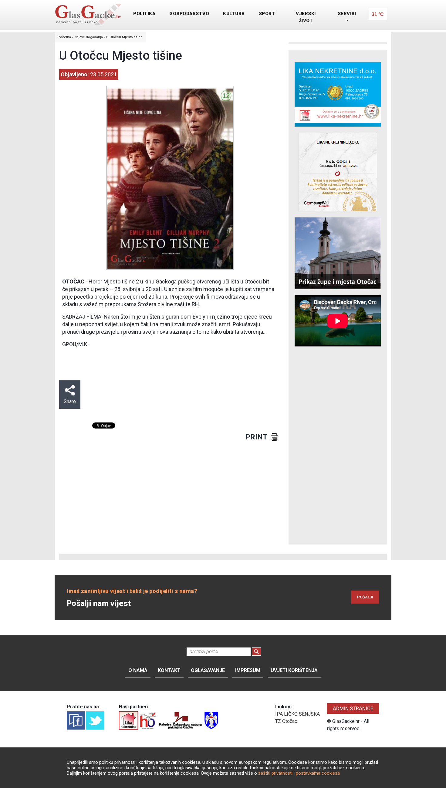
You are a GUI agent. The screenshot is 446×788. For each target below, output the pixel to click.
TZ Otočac (286, 721)
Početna (64, 37)
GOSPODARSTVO (189, 13)
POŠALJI (365, 597)
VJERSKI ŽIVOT (306, 17)
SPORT (267, 13)
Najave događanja (88, 37)
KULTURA (234, 13)
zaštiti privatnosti (274, 773)
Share (70, 401)
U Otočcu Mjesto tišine (124, 37)
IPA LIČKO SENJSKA (297, 714)
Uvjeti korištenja (294, 670)
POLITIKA (144, 13)
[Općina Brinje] (211, 720)
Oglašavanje (208, 670)
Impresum (247, 670)
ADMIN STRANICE (353, 708)
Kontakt (169, 670)
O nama (137, 670)
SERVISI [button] (347, 13)
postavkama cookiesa (318, 773)
